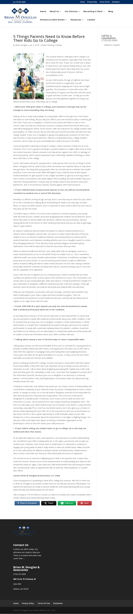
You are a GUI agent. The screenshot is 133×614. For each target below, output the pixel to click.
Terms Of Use (104, 2)
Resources (76, 20)
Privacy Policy (92, 2)
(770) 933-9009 (109, 40)
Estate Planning (47, 45)
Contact (91, 20)
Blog (110, 12)
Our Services (71, 12)
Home (82, 2)
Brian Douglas (22, 45)
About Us (54, 12)
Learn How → (19, 558)
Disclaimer (116, 2)
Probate (58, 45)
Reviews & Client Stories (52, 20)
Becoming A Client (93, 12)
